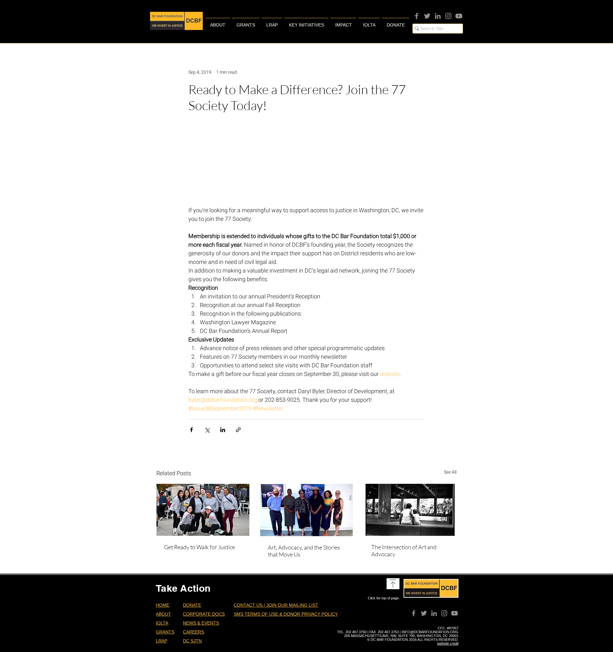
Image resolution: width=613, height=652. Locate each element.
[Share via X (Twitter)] (207, 430)
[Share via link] (238, 430)
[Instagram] (448, 16)
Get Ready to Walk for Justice (199, 547)
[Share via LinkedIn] (223, 430)
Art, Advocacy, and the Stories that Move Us (304, 551)
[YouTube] (459, 16)
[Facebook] (416, 16)
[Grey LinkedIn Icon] (438, 16)
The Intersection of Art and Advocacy (403, 550)
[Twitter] (427, 16)
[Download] (393, 583)
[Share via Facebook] (191, 430)
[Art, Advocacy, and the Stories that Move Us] (306, 510)
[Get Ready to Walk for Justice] (202, 510)
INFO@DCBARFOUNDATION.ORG (430, 632)
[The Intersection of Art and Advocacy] (410, 510)
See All (450, 472)
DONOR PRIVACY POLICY (311, 614)
